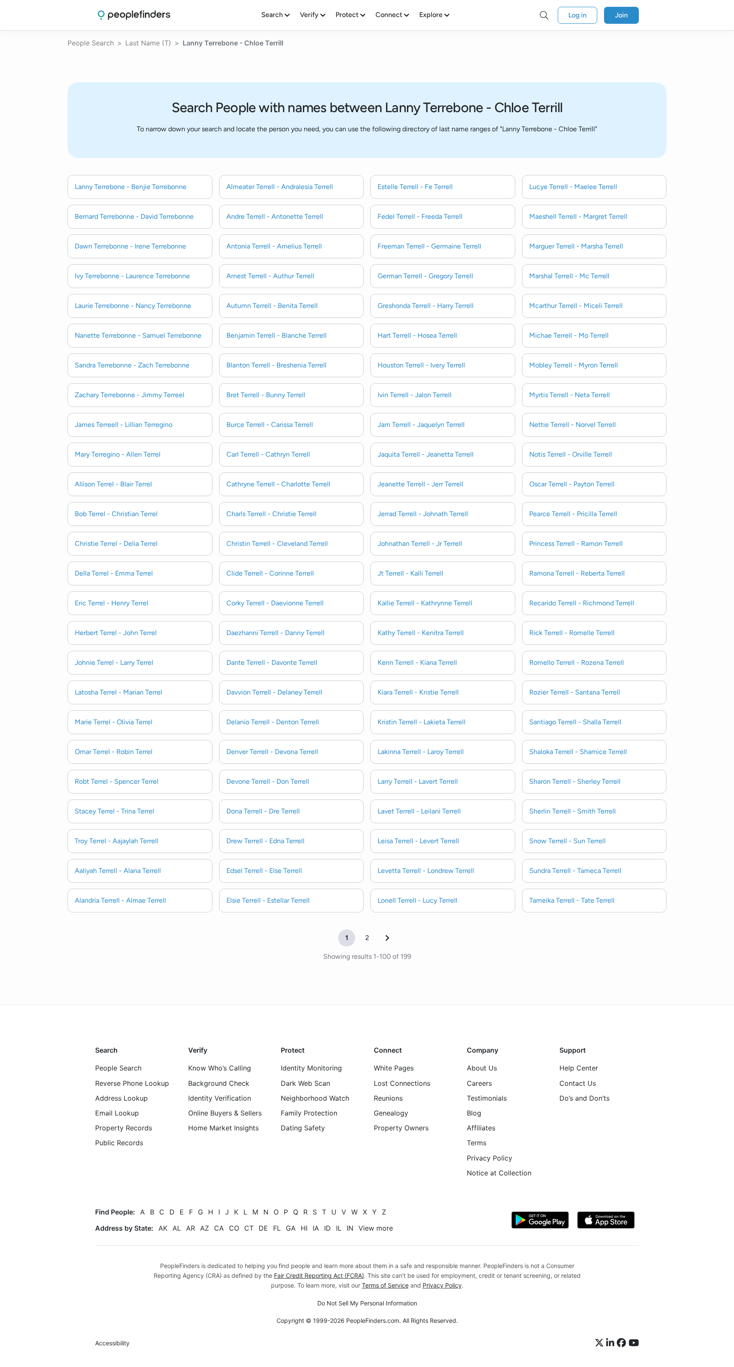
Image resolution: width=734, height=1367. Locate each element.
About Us (482, 1068)
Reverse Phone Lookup (132, 1083)
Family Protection (309, 1113)
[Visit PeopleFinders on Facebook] (623, 1344)
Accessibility (112, 1343)
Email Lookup (117, 1113)
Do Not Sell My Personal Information (367, 1303)
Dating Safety (303, 1128)
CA (219, 1228)
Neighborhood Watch (315, 1098)
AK (162, 1228)
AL (176, 1228)
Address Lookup (121, 1098)
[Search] (544, 15)
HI (304, 1228)
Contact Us (577, 1083)
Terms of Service (385, 1285)
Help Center (578, 1068)
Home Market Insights (223, 1128)
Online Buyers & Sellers (225, 1113)
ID (327, 1228)
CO (234, 1228)
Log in (577, 15)
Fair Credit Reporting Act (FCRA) (319, 1275)
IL (339, 1228)
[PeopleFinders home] (134, 15)
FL (277, 1228)
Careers (479, 1083)
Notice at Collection (499, 1173)
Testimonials (487, 1098)
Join (621, 15)
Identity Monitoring (311, 1068)
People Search (91, 43)
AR (190, 1228)
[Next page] (387, 937)
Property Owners (401, 1128)
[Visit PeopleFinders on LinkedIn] (611, 1344)
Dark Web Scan (305, 1083)
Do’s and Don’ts (584, 1098)
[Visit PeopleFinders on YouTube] (634, 1344)
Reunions (388, 1098)
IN (350, 1228)
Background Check (218, 1083)
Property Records (123, 1128)
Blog (474, 1113)
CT (249, 1228)
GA (291, 1228)
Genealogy (391, 1113)
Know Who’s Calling (219, 1068)
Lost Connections (402, 1083)
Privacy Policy (489, 1158)
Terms (476, 1143)
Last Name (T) (148, 43)
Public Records (119, 1143)
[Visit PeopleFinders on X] (601, 1344)
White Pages (394, 1068)
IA (316, 1228)
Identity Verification (219, 1098)
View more (376, 1228)
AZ (204, 1228)
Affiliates (481, 1128)
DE (263, 1228)
